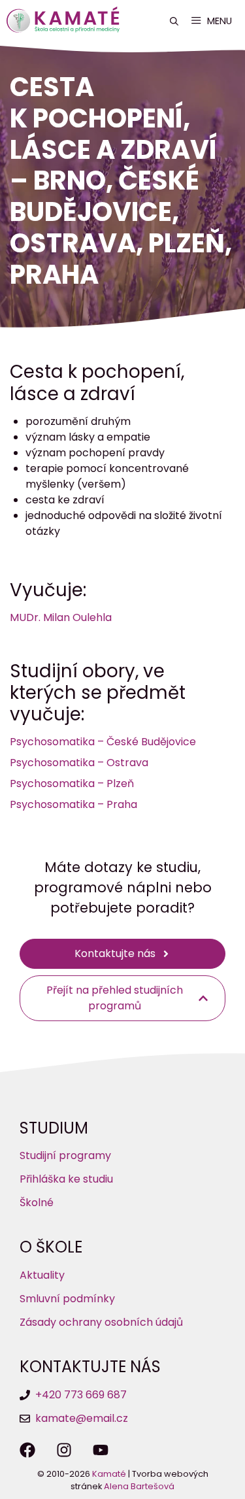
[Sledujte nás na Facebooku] (27, 1450)
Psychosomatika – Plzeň (72, 783)
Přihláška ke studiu (66, 1179)
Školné (37, 1202)
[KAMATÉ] (66, 21)
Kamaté (109, 1473)
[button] (174, 21)
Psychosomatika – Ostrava (79, 762)
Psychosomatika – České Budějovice (103, 741)
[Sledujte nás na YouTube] (100, 1450)
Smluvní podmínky (67, 1298)
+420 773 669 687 (81, 1394)
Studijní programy (65, 1155)
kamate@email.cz (81, 1418)
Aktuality (42, 1275)
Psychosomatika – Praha (73, 804)
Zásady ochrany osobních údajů (101, 1322)
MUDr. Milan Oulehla (61, 617)
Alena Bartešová (139, 1486)
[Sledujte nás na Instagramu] (64, 1450)
